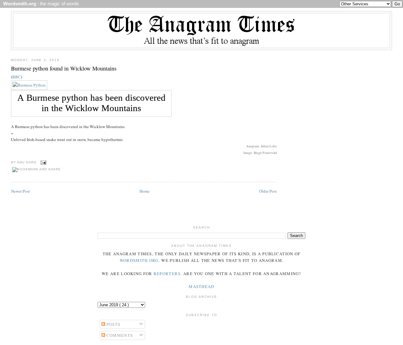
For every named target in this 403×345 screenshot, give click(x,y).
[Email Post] (43, 162)
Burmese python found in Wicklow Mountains (63, 68)
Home (144, 191)
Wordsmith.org (139, 260)
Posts (113, 324)
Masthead (201, 286)
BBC (16, 77)
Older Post (268, 191)
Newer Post (20, 191)
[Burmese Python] (29, 85)
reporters (167, 273)
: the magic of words (40, 3)
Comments (119, 335)
